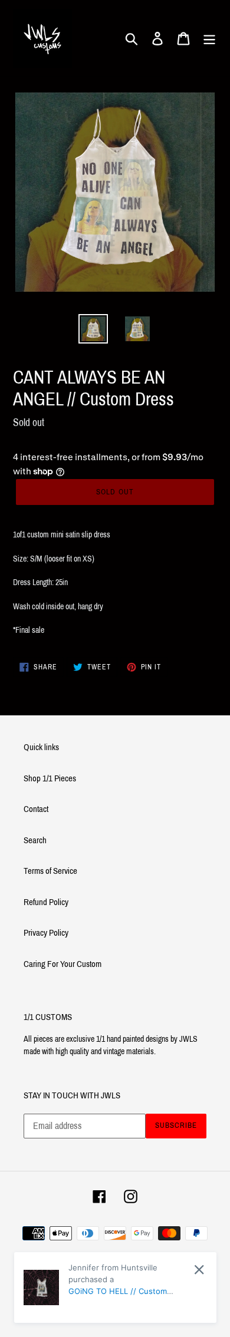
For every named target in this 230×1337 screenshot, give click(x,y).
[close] (199, 1269)
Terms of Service (50, 871)
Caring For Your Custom (62, 964)
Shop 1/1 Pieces (50, 778)
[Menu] (209, 38)
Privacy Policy (46, 932)
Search (35, 840)
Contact (36, 809)
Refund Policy (46, 902)
